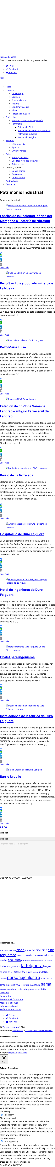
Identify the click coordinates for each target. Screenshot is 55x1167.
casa (13, 950)
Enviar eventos (19, 150)
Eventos (10, 140)
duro (31, 955)
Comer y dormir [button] (13, 167)
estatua (25, 960)
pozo (10, 985)
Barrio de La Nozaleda (16, 475)
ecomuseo (39, 955)
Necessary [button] (5, 1111)
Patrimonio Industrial (27, 134)
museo (29, 972)
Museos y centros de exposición (27, 120)
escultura (14, 960)
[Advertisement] (27, 27)
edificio (48, 955)
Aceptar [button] (4, 1052)
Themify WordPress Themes (39, 1030)
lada (18, 966)
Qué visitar (11, 117)
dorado (26, 955)
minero (3, 972)
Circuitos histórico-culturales (25, 160)
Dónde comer (18, 171)
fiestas (40, 960)
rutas (37, 984)
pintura (4, 984)
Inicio (8, 86)
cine (44, 950)
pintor (43, 978)
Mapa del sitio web (9, 1002)
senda (9, 989)
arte (1, 950)
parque (43, 971)
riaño (32, 985)
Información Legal (8, 1006)
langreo (47, 966)
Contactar (11, 184)
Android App (12, 181)
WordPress (17, 1030)
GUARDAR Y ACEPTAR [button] (11, 1165)
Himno (15, 110)
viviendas (4, 992)
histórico (5, 966)
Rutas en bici (18, 164)
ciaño (20, 950)
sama (46, 984)
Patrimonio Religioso (27, 137)
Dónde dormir (18, 177)
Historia (15, 103)
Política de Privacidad (10, 1009)
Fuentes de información (11, 999)
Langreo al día (19, 144)
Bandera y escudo (20, 107)
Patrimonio (17, 123)
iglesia (13, 966)
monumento (16, 971)
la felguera (32, 965)
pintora (49, 978)
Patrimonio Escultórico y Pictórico (34, 130)
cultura (19, 955)
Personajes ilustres (21, 113)
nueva (35, 972)
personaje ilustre (23, 977)
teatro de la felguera (23, 989)
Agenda (15, 147)
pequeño (3, 978)
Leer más (4, 267)
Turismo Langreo (10, 1027)
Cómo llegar (17, 93)
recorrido (25, 985)
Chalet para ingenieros (17, 657)
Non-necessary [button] (7, 1138)
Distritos (16, 97)
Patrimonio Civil (25, 127)
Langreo (10, 90)
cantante (7, 950)
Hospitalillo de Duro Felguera (22, 534)
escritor (3, 960)
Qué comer (17, 174)
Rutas (8, 154)
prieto (16, 984)
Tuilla (43, 989)
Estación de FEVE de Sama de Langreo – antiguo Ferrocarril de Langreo (24, 411)
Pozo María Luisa (13, 347)
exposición (33, 960)
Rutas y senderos (20, 157)
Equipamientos (19, 100)
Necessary (9, 1114)
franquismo (48, 960)
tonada (37, 989)
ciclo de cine (33, 950)
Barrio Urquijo (10, 776)
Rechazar (12, 1052)
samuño (3, 989)
